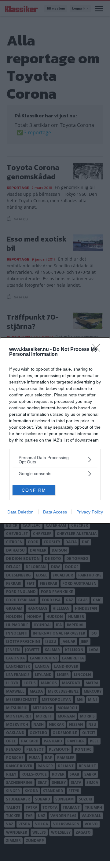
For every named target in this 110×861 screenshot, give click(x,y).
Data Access (55, 511)
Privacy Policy (89, 511)
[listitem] (55, 459)
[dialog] (55, 431)
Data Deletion (20, 511)
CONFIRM (34, 490)
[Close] (98, 350)
